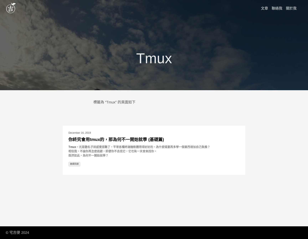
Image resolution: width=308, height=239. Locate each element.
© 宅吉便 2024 (17, 233)
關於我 (291, 8)
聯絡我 (277, 8)
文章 (264, 8)
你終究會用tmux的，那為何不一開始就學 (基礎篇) (116, 139)
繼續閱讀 (74, 164)
